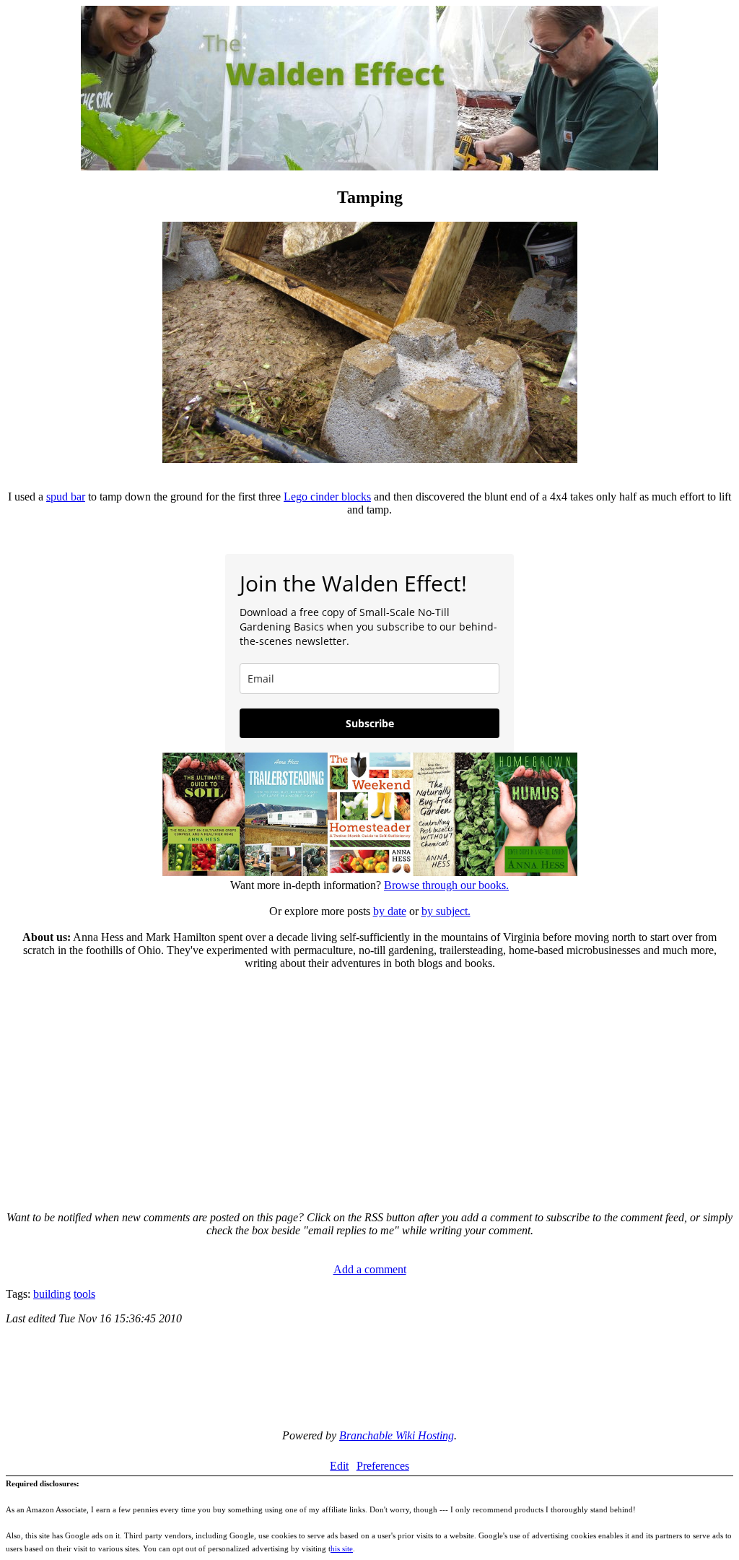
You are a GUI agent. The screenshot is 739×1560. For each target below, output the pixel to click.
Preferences (383, 1466)
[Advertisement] (369, 1084)
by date (389, 911)
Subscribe (370, 723)
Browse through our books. (446, 885)
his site (342, 1548)
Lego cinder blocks (327, 496)
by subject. (446, 911)
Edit (339, 1466)
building (52, 1294)
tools (84, 1294)
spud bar (65, 496)
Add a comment (369, 1269)
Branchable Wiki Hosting (396, 1435)
